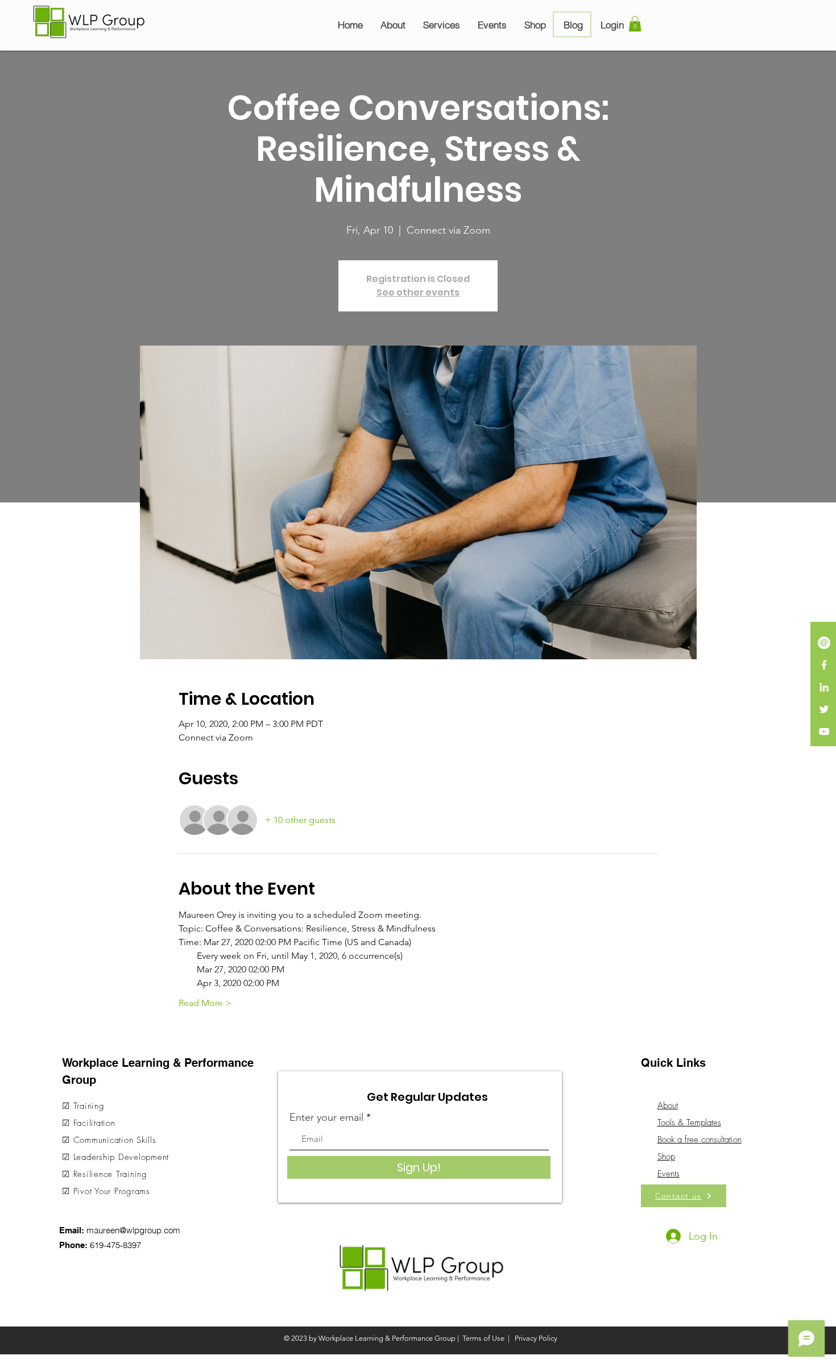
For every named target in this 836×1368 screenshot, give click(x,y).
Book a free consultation (699, 1139)
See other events (418, 292)
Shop (666, 1156)
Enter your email (326, 1117)
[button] (635, 23)
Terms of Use (483, 1338)
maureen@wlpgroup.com (133, 1230)
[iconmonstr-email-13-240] (824, 643)
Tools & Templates (689, 1122)
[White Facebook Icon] (824, 665)
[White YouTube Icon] (824, 731)
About (667, 1105)
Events (668, 1173)
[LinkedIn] (824, 687)
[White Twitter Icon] (824, 709)
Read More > (205, 1002)
